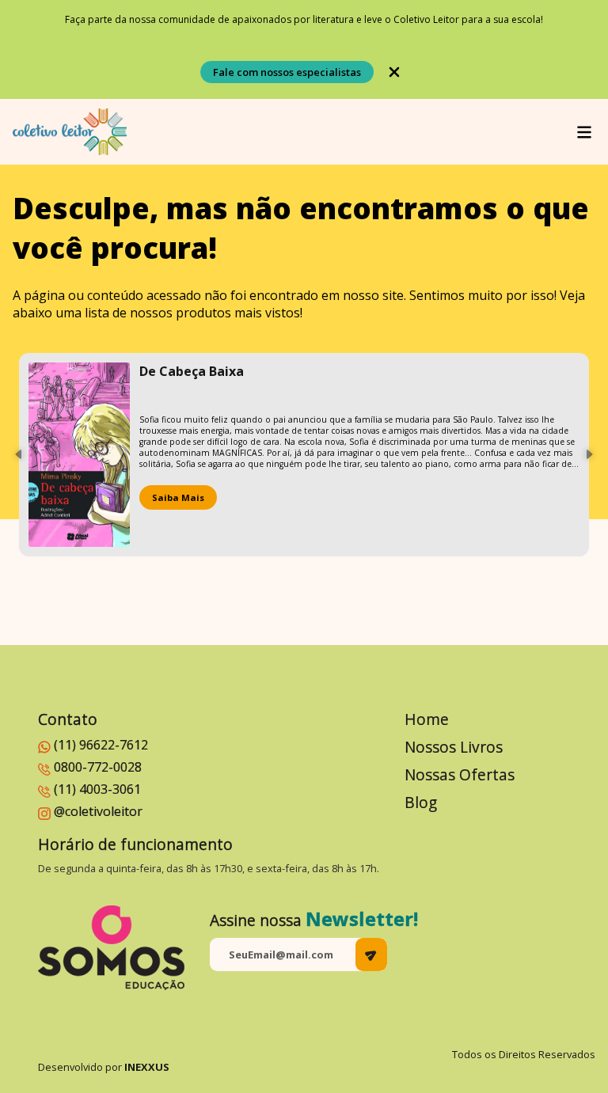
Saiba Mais (178, 497)
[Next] (589, 454)
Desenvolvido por (103, 1067)
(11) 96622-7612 (101, 744)
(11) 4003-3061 (97, 789)
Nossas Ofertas (460, 774)
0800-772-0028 (98, 767)
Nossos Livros (454, 746)
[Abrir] (584, 132)
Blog (421, 802)
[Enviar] (371, 954)
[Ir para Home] (70, 131)
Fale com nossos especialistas (287, 72)
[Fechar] (394, 72)
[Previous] (19, 454)
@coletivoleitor (98, 811)
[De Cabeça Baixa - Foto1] (79, 454)
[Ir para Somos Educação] (111, 947)
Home (427, 719)
